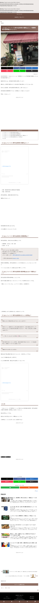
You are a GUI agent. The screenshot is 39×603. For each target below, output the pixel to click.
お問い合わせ (32, 596)
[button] (32, 71)
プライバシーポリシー (7, 598)
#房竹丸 (14, 255)
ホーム (7, 596)
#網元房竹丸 (18, 255)
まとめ (4, 138)
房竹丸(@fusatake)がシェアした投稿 (14, 182)
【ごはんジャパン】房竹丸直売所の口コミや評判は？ (13, 136)
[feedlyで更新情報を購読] (10, 487)
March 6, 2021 (16, 258)
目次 (18, 130)
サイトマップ (19, 596)
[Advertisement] (19, 107)
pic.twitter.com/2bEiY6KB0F (26, 255)
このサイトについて (19, 598)
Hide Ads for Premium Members (19, 599)
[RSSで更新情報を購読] (29, 487)
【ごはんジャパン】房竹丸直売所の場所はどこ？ (12, 132)
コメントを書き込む (19, 584)
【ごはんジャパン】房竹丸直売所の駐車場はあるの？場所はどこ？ (15, 135)
